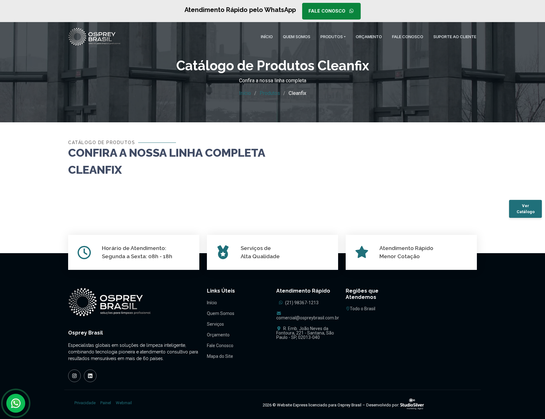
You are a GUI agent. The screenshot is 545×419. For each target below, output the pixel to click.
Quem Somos (220, 313)
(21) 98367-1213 (301, 302)
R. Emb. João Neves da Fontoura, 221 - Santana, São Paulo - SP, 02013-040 (305, 333)
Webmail (124, 402)
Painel (105, 402)
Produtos (270, 93)
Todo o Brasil (362, 308)
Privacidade (85, 402)
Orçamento (218, 335)
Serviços (215, 324)
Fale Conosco (327, 11)
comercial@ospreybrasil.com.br (307, 317)
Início (245, 93)
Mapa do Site (220, 356)
